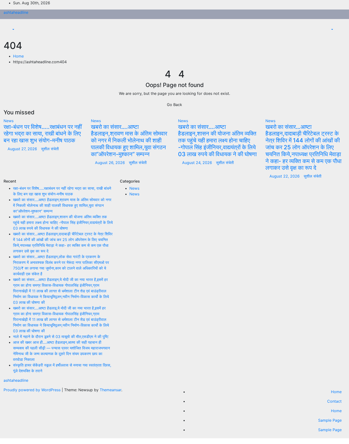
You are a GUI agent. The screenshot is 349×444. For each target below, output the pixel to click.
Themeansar (110, 389)
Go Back (174, 104)
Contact (334, 401)
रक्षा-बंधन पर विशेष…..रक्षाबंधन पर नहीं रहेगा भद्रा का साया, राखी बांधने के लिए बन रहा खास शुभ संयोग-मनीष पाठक (43, 133)
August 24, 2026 (197, 162)
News (9, 120)
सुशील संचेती (50, 148)
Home (18, 56)
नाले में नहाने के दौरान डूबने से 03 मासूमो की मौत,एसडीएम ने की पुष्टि (60, 336)
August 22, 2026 (285, 176)
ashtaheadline (16, 12)
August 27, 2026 (23, 148)
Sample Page (330, 420)
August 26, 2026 (110, 162)
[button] (10, 29)
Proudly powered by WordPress (33, 389)
